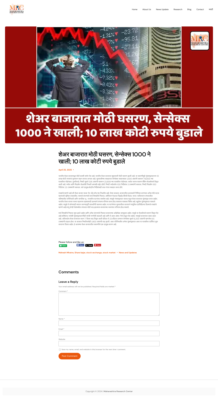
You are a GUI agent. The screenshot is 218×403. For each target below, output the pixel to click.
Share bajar (80, 252)
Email (61, 329)
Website (62, 339)
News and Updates (128, 252)
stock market (109, 252)
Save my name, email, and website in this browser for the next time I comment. (94, 349)
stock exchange (94, 252)
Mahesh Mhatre (66, 252)
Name (62, 319)
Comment (63, 291)
